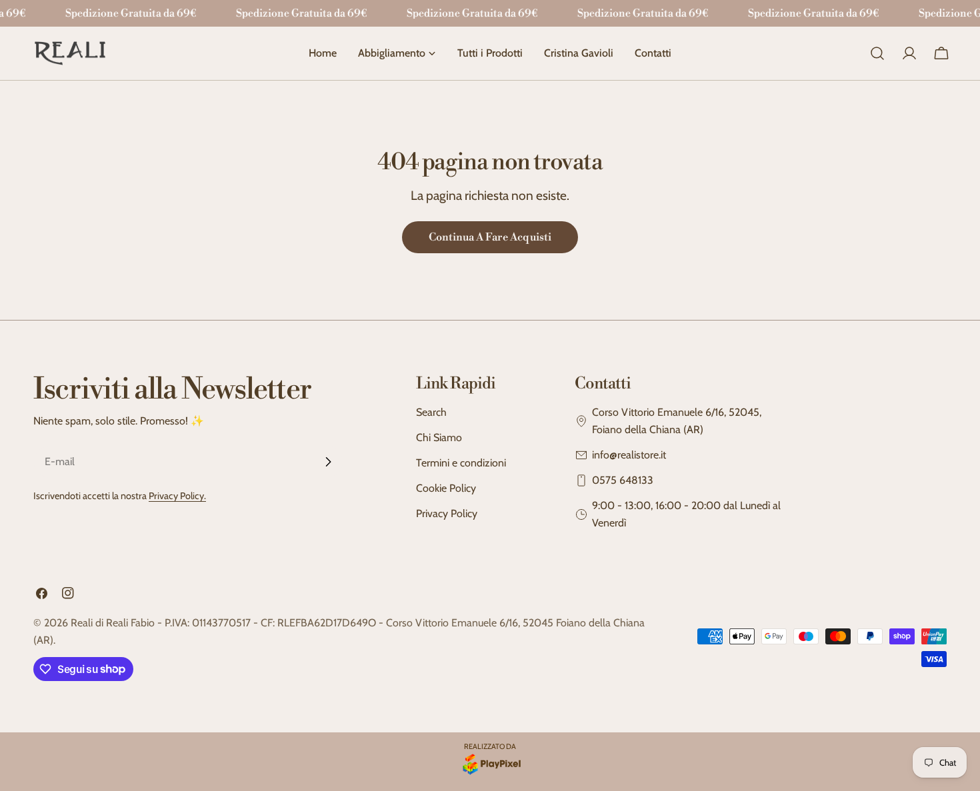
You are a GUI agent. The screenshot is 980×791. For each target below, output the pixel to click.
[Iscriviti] (328, 462)
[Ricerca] (877, 53)
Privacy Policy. (177, 496)
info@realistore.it (629, 454)
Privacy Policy (446, 513)
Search (431, 412)
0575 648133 (622, 480)
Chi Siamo (439, 437)
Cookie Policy (446, 488)
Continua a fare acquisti (490, 237)
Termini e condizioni (461, 462)
